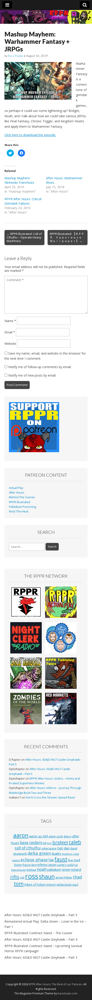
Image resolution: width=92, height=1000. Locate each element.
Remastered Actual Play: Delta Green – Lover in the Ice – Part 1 (45, 924)
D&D (60, 848)
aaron (20, 835)
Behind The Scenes (22, 497)
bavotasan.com (67, 993)
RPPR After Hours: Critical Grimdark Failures (22, 201)
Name (10, 321)
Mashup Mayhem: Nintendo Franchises (19, 180)
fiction (18, 865)
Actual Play (16, 488)
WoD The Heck (18, 511)
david (73, 848)
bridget (60, 842)
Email (9, 332)
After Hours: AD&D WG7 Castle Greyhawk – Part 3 (40, 957)
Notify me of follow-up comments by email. (39, 367)
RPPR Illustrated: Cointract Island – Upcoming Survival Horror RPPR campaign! (43, 948)
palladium (54, 869)
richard (76, 869)
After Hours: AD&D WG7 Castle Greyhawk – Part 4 (40, 939)
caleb (75, 842)
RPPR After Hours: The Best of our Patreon (55, 984)
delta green (39, 853)
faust (60, 859)
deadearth (20, 854)
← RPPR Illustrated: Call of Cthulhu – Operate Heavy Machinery (24, 237)
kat (76, 865)
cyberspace (48, 848)
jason (52, 865)
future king (30, 865)
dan (66, 848)
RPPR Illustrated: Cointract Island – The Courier (38, 933)
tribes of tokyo (35, 884)
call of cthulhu (28, 848)
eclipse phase (34, 859)
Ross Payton (15, 56)
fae (51, 859)
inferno (42, 865)
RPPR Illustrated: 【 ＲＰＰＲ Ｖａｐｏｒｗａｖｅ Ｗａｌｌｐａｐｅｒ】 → (67, 237)
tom (19, 883)
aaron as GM (38, 836)
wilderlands (64, 885)
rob (22, 877)
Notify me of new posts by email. (32, 375)
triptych (51, 885)
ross (31, 876)
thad (77, 877)
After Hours (16, 492)
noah (41, 869)
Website (10, 343)
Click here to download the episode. (30, 135)
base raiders (31, 842)
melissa (31, 870)
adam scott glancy (59, 836)
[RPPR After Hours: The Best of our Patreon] (46, 17)
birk (49, 843)
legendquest (18, 869)
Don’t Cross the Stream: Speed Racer (50, 797)
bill (44, 843)
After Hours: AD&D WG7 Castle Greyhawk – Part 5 (40, 915)
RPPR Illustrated (19, 502)
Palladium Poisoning (22, 507)
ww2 (75, 885)
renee (66, 869)
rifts (14, 877)
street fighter (63, 877)
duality (56, 853)
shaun (47, 876)
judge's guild (65, 865)
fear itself (74, 860)
